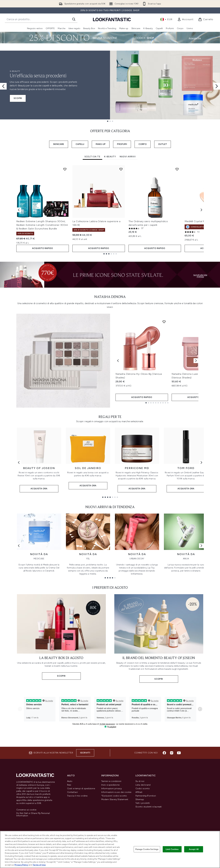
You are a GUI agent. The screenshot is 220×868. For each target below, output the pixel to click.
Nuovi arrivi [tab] (128, 156)
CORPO (143, 144)
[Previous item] (18, 209)
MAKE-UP (101, 144)
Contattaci (72, 792)
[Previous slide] (3, 86)
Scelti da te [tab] (92, 156)
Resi (69, 785)
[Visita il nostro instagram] (171, 752)
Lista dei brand (143, 785)
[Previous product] (118, 360)
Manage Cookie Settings (146, 849)
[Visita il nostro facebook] (164, 752)
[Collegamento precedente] (18, 462)
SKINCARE (58, 144)
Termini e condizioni (111, 781)
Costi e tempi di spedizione (81, 788)
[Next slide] (216, 86)
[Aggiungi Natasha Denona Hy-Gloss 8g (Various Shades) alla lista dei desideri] (164, 321)
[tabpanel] (110, 209)
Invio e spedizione (110, 785)
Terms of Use (39, 865)
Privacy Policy (21, 865)
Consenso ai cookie (26, 810)
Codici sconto (142, 788)
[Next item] (201, 209)
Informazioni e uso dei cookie (116, 792)
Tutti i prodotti (142, 803)
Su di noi (139, 781)
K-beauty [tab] (110, 156)
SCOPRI (18, 98)
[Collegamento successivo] (201, 462)
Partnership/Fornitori (145, 796)
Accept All (194, 849)
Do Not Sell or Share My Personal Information (33, 814)
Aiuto (69, 781)
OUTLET (162, 144)
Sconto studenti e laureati (148, 806)
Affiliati (138, 792)
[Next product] (196, 360)
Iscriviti (85, 752)
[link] (185, 19)
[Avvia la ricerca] (74, 19)
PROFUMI (122, 144)
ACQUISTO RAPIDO (42, 248)
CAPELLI (80, 144)
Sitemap (139, 799)
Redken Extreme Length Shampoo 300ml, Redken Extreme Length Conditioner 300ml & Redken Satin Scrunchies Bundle (42, 225)
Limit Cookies (172, 849)
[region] (110, 849)
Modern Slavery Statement (114, 799)
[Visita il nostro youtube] (179, 752)
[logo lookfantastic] (112, 19)
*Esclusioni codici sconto (114, 796)
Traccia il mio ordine (77, 796)
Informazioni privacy (111, 788)
